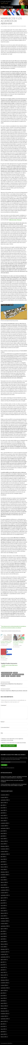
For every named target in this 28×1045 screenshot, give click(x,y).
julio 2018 (3, 931)
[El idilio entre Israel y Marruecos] (6, 652)
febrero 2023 (4, 866)
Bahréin (15, 672)
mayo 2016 (3, 998)
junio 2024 (3, 830)
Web (2, 733)
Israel (7, 676)
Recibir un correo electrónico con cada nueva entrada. (14, 742)
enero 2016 (3, 1008)
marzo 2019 (3, 910)
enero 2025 (3, 820)
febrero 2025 (4, 818)
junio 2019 (3, 903)
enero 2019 (3, 915)
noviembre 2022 (4, 874)
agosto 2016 (3, 990)
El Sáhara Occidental (7, 7)
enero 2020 (3, 885)
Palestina (13, 676)
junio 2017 (3, 964)
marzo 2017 (3, 972)
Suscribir (4, 765)
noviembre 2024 (4, 823)
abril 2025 (3, 812)
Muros (3, 666)
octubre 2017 (4, 954)
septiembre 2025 (4, 800)
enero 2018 (3, 946)
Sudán (18, 676)
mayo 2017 (3, 967)
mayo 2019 (3, 905)
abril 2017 (3, 969)
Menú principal (26, 7)
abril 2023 (3, 861)
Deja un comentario (21, 26)
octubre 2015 (4, 1016)
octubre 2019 (4, 892)
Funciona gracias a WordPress (6, 1043)
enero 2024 (3, 843)
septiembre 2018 (4, 926)
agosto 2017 (3, 959)
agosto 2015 (3, 1021)
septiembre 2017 (4, 957)
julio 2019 (3, 900)
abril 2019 (3, 908)
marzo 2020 (3, 879)
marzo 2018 (3, 941)
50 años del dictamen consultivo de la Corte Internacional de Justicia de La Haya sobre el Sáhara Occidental (13, 785)
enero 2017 (3, 977)
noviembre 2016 (4, 982)
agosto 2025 (3, 802)
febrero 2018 (4, 944)
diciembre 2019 (4, 887)
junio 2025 (3, 807)
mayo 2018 (3, 936)
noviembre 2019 (4, 890)
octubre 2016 (4, 985)
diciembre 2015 (4, 1011)
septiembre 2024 (4, 828)
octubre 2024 (4, 825)
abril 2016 (3, 1000)
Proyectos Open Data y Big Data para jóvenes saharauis (14, 689)
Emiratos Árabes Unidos (18, 674)
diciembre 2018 (4, 918)
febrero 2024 (4, 841)
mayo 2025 (3, 810)
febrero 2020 (4, 882)
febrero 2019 (4, 913)
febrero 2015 (4, 1036)
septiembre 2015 (4, 1018)
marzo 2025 (3, 815)
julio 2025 (3, 805)
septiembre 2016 (4, 987)
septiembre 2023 (4, 854)
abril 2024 (3, 836)
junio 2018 (3, 933)
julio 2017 (3, 962)
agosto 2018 (3, 928)
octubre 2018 (4, 923)
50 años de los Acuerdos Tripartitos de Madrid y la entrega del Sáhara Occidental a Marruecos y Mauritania (14, 777)
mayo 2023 (3, 859)
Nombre (3, 721)
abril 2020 (3, 877)
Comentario (4, 705)
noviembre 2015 (4, 1013)
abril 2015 (3, 1031)
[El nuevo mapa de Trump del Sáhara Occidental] (6, 637)
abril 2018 (3, 939)
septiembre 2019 (4, 895)
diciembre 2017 (4, 949)
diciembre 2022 (4, 872)
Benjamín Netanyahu (6, 674)
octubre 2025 (4, 797)
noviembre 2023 (4, 848)
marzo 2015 (3, 1034)
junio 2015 (3, 1026)
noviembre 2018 (4, 921)
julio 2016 (3, 993)
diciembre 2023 (4, 846)
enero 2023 (3, 869)
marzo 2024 (3, 838)
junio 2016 (3, 995)
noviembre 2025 (4, 794)
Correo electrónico (5, 727)
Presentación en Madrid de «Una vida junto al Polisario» (11, 684)
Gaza (3, 676)
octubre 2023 (4, 851)
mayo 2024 (3, 833)
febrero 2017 (4, 975)
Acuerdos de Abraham (7, 672)
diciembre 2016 (4, 980)
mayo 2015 (3, 1029)
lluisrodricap (13, 26)
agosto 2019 (3, 897)
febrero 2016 (4, 1005)
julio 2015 (3, 1023)
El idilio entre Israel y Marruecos (15, 219)
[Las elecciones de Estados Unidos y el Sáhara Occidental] (18, 637)
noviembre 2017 (4, 951)
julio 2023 (3, 856)
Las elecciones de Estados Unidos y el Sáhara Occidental (18, 643)
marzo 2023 (3, 864)
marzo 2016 (3, 1003)
